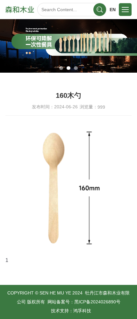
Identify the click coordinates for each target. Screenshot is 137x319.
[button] (61, 68)
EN (113, 9)
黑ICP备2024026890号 (97, 301)
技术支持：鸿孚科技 (71, 310)
